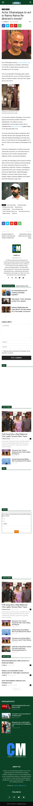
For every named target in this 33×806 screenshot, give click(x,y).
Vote (16, 531)
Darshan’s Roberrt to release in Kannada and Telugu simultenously (8, 236)
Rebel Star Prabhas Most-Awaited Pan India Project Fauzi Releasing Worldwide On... (21, 648)
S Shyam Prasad (6, 438)
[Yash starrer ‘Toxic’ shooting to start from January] (6, 301)
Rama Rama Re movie (24, 211)
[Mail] (16, 278)
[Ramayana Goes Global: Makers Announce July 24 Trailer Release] (6, 640)
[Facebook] (9, 278)
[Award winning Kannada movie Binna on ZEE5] (6, 707)
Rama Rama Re (16, 126)
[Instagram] (12, 278)
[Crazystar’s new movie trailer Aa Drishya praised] (6, 716)
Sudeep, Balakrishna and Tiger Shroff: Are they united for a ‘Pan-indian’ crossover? (21, 309)
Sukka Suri (14, 213)
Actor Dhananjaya (11, 205)
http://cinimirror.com (16, 257)
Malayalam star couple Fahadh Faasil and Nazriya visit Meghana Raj (21, 724)
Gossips (13, 6)
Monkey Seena (18, 207)
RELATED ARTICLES (8, 286)
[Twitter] (20, 278)
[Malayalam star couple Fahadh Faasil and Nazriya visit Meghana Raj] (6, 727)
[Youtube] (23, 278)
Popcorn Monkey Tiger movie (10, 211)
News (8, 6)
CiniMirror (6, 21)
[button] (30, 2)
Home (3, 6)
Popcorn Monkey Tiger (23, 62)
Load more (16, 689)
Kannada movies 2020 (8, 207)
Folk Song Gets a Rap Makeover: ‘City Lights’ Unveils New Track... (15, 435)
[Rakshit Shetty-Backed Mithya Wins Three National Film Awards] (6, 461)
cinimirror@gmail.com (20, 785)
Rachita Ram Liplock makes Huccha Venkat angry (24, 236)
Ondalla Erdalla (6, 209)
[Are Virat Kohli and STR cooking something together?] (6, 293)
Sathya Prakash (6, 213)
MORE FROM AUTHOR (22, 286)
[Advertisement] (16, 385)
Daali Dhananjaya (22, 205)
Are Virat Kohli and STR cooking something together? (19, 292)
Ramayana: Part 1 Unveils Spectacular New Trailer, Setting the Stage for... (21, 452)
